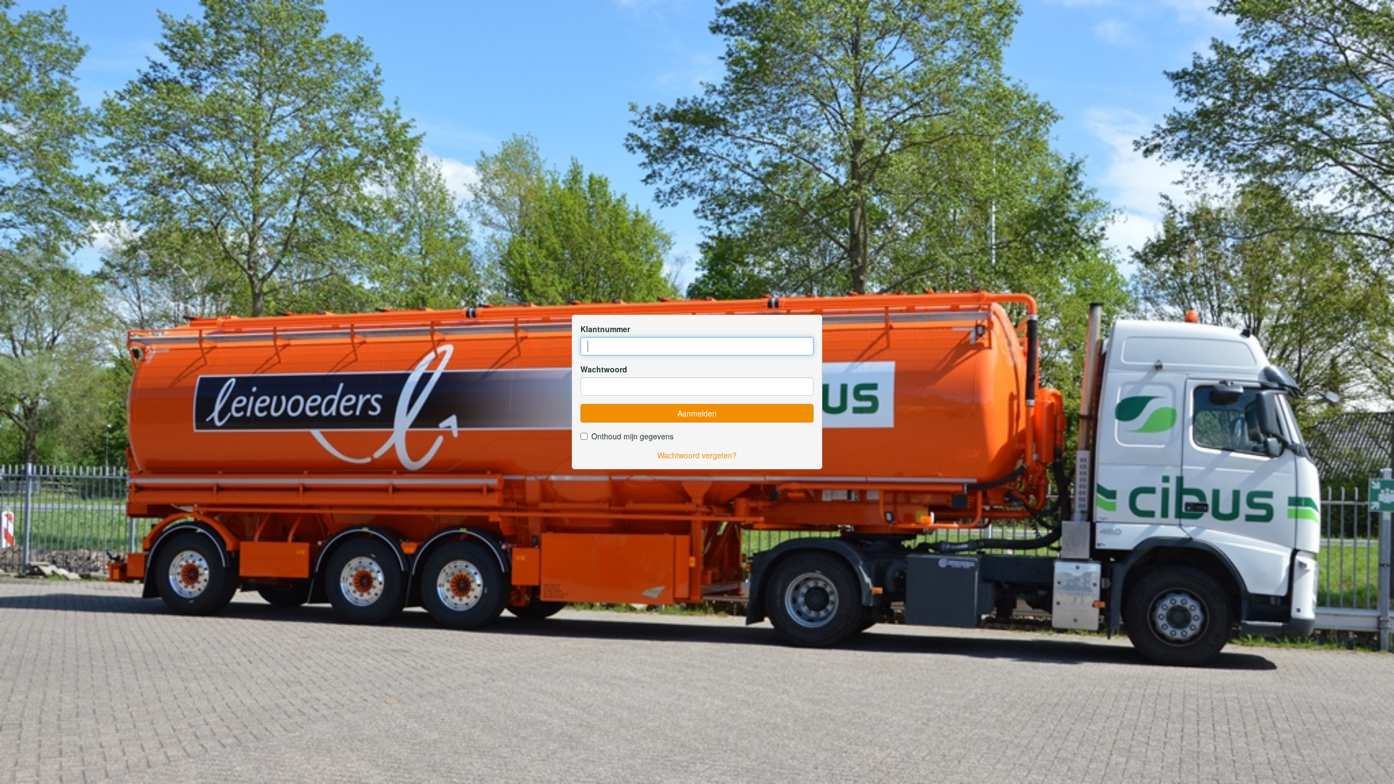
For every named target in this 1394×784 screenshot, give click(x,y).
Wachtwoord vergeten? (697, 455)
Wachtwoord (603, 369)
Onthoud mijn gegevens (632, 436)
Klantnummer (605, 328)
